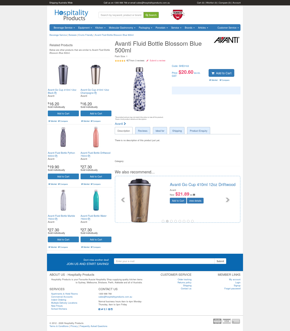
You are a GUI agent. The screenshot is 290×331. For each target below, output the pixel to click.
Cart (200, 2)
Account (237, 2)
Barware (73, 34)
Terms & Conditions (59, 326)
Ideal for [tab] (160, 130)
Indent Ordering (58, 299)
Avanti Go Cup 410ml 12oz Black (62, 91)
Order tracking (184, 279)
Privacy (74, 326)
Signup (237, 285)
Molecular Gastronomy (121, 27)
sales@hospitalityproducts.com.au (153, 2)
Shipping (187, 285)
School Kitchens (59, 308)
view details (224, 200)
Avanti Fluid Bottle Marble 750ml (61, 217)
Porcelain (161, 27)
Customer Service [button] (227, 27)
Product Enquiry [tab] (198, 130)
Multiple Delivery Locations (64, 302)
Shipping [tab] (177, 130)
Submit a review (156, 60)
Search (152, 15)
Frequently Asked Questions (93, 326)
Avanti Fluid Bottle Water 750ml (94, 217)
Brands (189, 27)
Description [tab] (123, 130)
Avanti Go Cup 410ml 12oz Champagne (95, 91)
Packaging (145, 27)
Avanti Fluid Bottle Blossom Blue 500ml (114, 34)
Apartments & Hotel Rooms (64, 293)
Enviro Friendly (85, 34)
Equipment (84, 27)
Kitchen (99, 27)
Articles (202, 27)
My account (234, 279)
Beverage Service (63, 27)
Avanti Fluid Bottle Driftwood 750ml (95, 154)
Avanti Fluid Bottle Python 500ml (61, 154)
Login (237, 282)
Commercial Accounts (62, 296)
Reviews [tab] (143, 130)
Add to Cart (63, 113)
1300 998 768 (120, 2)
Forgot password (232, 288)
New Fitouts (57, 305)
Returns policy (184, 282)
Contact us (186, 288)
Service (175, 27)
